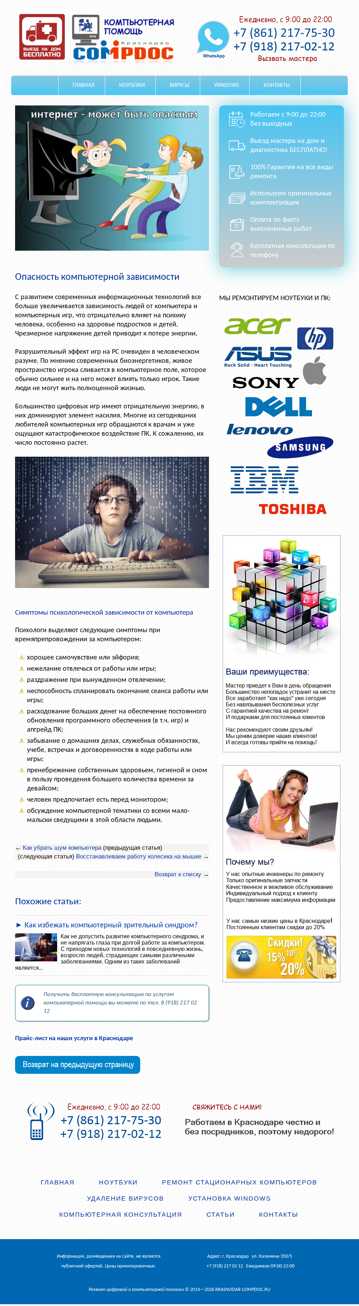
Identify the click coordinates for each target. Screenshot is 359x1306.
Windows (226, 85)
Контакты (277, 85)
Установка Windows (229, 1198)
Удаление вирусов (125, 1198)
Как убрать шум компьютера (62, 847)
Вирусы (179, 85)
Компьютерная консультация (120, 1214)
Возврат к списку (178, 874)
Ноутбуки (132, 85)
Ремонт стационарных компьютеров (239, 1182)
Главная (83, 85)
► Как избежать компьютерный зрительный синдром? (106, 925)
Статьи (220, 1214)
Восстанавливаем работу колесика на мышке (138, 856)
